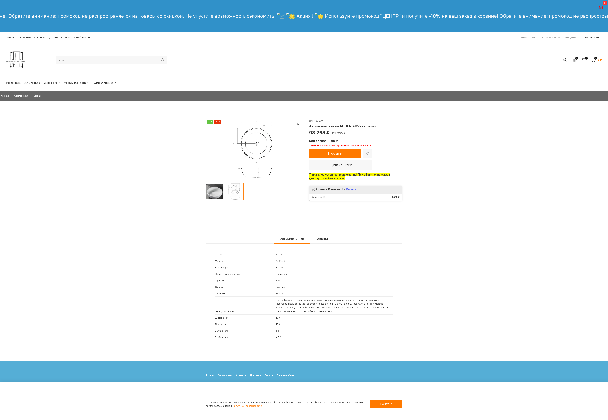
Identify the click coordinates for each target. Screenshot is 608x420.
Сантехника (50, 82)
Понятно (386, 404)
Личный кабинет (81, 37)
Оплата (65, 37)
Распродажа (13, 82)
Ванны (37, 95)
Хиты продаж (32, 82)
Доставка (53, 37)
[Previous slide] (211, 149)
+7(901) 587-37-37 (591, 37)
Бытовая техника (103, 82)
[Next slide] (299, 149)
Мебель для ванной (75, 82)
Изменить (351, 189)
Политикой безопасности (247, 405)
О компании (24, 37)
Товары (10, 37)
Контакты (39, 37)
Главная (4, 95)
